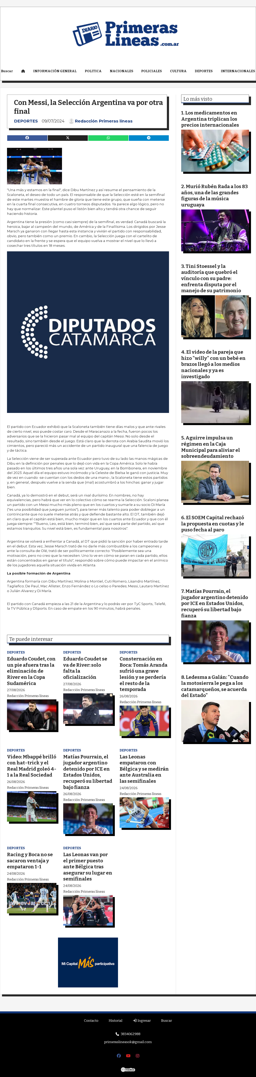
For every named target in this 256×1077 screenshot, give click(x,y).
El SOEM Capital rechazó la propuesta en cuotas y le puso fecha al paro (212, 524)
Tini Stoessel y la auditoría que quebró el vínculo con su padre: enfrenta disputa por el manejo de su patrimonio (211, 278)
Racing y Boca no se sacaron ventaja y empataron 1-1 (30, 861)
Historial (115, 1021)
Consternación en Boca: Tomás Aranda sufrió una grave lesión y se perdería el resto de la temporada (143, 674)
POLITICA (93, 71)
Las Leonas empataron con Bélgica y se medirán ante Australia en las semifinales (144, 769)
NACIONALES (121, 71)
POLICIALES (151, 71)
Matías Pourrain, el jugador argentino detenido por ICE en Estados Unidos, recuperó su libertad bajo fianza (87, 772)
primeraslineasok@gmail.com (128, 1042)
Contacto (91, 1021)
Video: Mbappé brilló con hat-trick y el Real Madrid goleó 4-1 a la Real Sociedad (31, 766)
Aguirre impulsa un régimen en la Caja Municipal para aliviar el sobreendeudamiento (210, 447)
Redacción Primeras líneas (104, 121)
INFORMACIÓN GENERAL (55, 71)
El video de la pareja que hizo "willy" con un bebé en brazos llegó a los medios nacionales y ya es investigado (213, 364)
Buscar (166, 1021)
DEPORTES (204, 71)
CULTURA (178, 71)
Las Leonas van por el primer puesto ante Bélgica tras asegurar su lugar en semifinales (87, 867)
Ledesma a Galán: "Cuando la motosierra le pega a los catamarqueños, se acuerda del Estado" (214, 686)
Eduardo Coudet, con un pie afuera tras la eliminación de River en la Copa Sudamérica (31, 671)
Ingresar (144, 1021)
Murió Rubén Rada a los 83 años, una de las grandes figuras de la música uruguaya (214, 196)
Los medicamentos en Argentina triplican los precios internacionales (210, 119)
